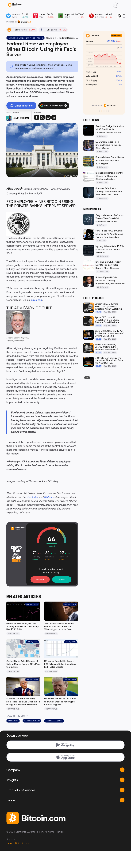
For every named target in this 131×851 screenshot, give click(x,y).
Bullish (62, 579)
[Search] (115, 5)
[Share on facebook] (36, 117)
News (49, 37)
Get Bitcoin (116, 35)
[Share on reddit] (48, 117)
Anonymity (13, 721)
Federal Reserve (54, 721)
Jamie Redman (21, 118)
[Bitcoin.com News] (15, 5)
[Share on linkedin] (53, 117)
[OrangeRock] (24, 21)
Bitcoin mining (32, 721)
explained (36, 299)
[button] (66, 105)
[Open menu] (122, 5)
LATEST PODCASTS (93, 298)
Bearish (40, 579)
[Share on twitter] (42, 117)
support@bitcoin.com (17, 843)
